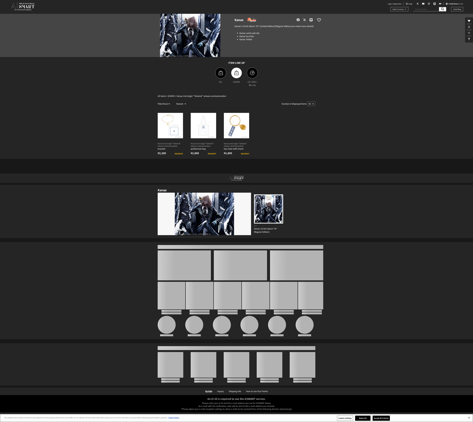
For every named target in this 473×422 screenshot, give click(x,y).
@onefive (194, 373)
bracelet (161, 161)
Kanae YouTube (246, 36)
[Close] (469, 417)
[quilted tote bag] (203, 138)
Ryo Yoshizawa (222, 373)
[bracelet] (170, 138)
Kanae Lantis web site (249, 33)
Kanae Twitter (245, 39)
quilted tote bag (198, 161)
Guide (208, 391)
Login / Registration (395, 4)
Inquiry (220, 391)
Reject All (363, 418)
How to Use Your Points (257, 391)
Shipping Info (235, 391)
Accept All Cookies (381, 418)
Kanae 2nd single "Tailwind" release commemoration (169, 157)
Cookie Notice (173, 417)
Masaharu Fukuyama (167, 375)
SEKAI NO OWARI (305, 373)
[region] (236, 418)
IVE (249, 373)
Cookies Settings (345, 418)
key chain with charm (234, 161)
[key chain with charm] (236, 138)
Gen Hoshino (277, 373)
